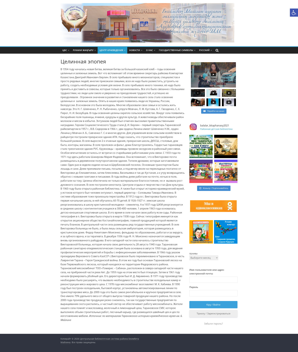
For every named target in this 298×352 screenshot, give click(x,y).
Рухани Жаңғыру (83, 50)
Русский (204, 50)
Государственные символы (176, 50)
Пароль (193, 287)
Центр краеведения (111, 50)
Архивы (193, 253)
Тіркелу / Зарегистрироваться (213, 313)
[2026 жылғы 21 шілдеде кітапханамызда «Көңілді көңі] (225, 171)
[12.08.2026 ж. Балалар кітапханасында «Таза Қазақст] (201, 146)
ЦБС (64, 50)
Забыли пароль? (213, 323)
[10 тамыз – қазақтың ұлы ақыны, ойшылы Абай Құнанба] (225, 146)
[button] (294, 13)
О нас (149, 50)
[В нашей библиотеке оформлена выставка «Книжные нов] (201, 171)
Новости (134, 50)
